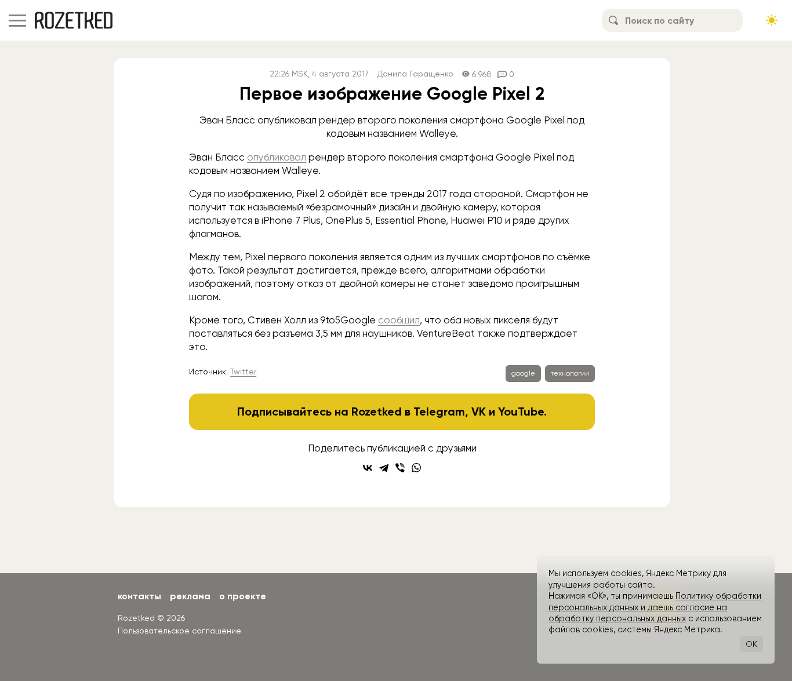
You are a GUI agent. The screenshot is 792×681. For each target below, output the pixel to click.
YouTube (521, 411)
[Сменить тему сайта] (771, 20)
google (523, 373)
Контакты (139, 596)
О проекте (242, 596)
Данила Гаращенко (415, 74)
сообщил (399, 320)
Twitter (243, 371)
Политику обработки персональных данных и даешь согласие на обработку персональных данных (654, 607)
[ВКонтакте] (368, 468)
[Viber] (400, 468)
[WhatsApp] (416, 468)
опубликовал (276, 157)
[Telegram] (384, 468)
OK (751, 644)
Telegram (439, 411)
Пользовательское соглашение (179, 630)
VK (478, 411)
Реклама (190, 596)
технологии (570, 373)
